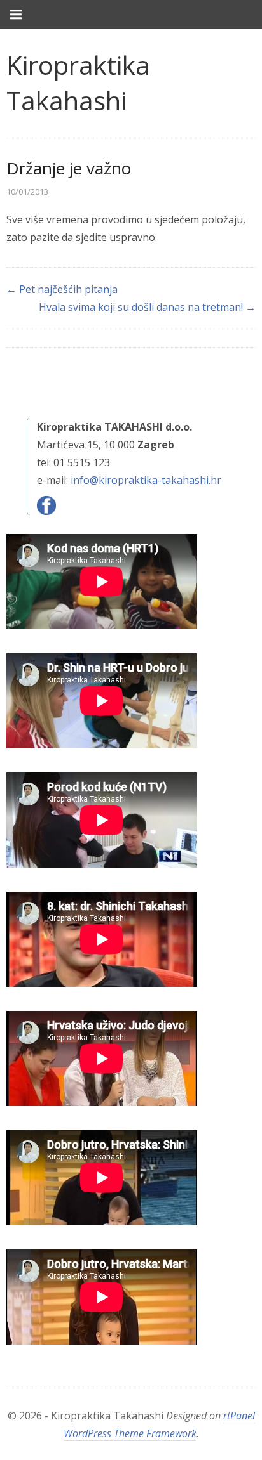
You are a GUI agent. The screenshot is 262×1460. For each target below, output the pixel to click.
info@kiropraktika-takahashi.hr (146, 480)
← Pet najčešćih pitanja (62, 289)
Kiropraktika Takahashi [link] (78, 83)
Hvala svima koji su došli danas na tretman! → (147, 307)
